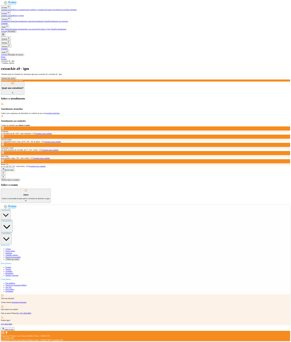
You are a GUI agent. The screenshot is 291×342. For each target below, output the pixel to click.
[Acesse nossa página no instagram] (3, 334)
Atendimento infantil (41, 21)
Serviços (5, 19)
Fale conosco (5, 29)
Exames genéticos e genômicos (35, 10)
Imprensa (8, 253)
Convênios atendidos (69, 10)
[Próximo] (3, 177)
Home (3, 57)
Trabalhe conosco (11, 255)
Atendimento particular (26, 21)
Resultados (11, 31)
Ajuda (4, 27)
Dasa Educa (9, 289)
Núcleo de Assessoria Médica (16, 285)
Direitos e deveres (11, 275)
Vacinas (4, 13)
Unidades (4, 23)
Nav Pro (8, 287)
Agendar (4, 31)
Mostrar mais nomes (8, 78)
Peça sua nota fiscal (32, 29)
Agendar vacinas (7, 16)
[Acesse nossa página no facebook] (6, 334)
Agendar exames (7, 10)
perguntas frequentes (19, 302)
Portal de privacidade (13, 257)
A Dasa (8, 249)
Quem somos (10, 251)
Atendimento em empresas (58, 21)
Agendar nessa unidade (43, 133)
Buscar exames (18, 10)
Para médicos (10, 283)
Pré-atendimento (60, 29)
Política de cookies (12, 259)
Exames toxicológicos (54, 10)
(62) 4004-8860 (25, 313)
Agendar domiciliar (53, 113)
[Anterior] (3, 173)
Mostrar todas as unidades (10, 180)
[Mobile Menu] (3, 34)
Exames (4, 7)
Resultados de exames (15, 55)
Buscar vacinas (18, 16)
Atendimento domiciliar (9, 21)
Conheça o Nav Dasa (47, 29)
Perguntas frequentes (17, 29)
